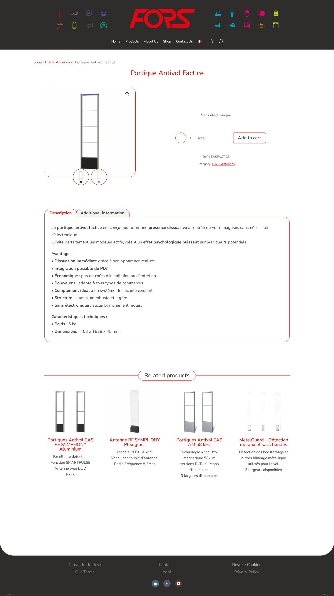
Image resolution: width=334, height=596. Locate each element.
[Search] (221, 41)
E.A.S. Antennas (58, 62)
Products (132, 42)
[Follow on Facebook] (167, 583)
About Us (151, 42)
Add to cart (249, 138)
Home (115, 42)
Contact (166, 564)
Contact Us (184, 42)
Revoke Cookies (246, 564)
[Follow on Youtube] (178, 583)
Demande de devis (84, 564)
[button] (127, 94)
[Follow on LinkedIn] (155, 583)
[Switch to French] (200, 45)
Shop (167, 42)
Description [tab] (61, 213)
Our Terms (85, 572)
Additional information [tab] (103, 213)
